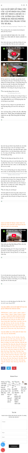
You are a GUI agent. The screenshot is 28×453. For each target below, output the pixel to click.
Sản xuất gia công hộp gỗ (12, 26)
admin (3, 26)
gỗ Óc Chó (8, 97)
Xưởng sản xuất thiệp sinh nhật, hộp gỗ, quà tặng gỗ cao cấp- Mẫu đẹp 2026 (4, 388)
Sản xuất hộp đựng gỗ (7, 111)
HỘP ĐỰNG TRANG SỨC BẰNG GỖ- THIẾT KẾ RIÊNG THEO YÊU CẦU (17, 396)
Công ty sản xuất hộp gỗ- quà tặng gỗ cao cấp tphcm (9, 395)
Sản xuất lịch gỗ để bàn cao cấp (24, 389)
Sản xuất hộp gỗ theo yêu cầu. (13, 387)
